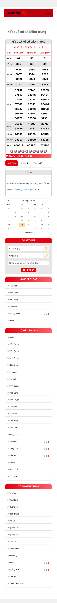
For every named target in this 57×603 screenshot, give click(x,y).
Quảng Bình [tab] (39, 163)
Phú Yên (12, 576)
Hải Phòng (13, 299)
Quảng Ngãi (14, 507)
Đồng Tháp (14, 469)
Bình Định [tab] (12, 163)
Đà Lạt (12, 337)
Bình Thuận (14, 400)
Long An (13, 372)
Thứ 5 (23, 47)
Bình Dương (14, 386)
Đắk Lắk (13, 562)
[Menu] (47, 13)
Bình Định (13, 541)
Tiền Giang (14, 351)
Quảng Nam (14, 569)
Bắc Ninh (13, 306)
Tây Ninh (13, 414)
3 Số (30, 156)
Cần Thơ (13, 427)
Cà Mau (12, 462)
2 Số (21, 156)
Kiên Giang (14, 344)
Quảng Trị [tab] (25, 163)
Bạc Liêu (13, 441)
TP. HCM (13, 476)
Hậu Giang (13, 365)
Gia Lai (12, 521)
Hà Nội (12, 320)
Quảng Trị (13, 534)
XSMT (16, 47)
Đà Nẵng (13, 555)
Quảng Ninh (14, 313)
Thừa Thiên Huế (16, 583)
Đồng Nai (13, 434)
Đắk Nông (13, 500)
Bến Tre (12, 455)
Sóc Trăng (13, 420)
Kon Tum (13, 493)
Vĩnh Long (13, 393)
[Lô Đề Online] (16, 13)
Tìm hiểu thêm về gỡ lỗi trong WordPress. (23, 189)
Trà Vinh (12, 379)
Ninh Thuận (14, 514)
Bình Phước (14, 358)
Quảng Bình (14, 528)
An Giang (13, 407)
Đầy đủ (11, 156)
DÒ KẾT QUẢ (28, 270)
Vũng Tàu (13, 448)
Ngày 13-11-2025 (35, 47)
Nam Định (13, 293)
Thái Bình (13, 286)
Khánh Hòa (14, 548)
